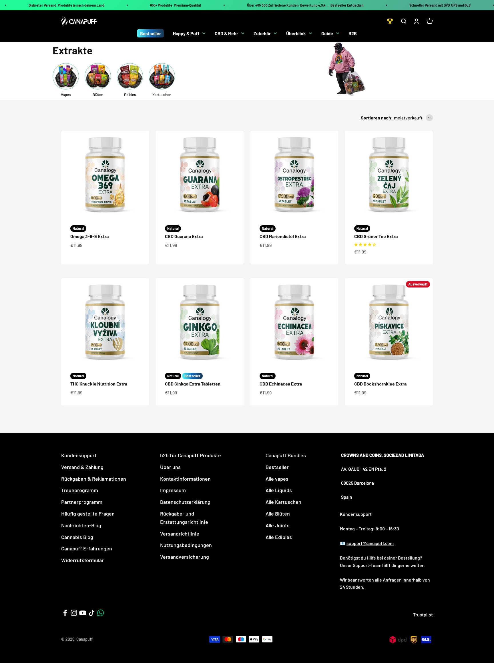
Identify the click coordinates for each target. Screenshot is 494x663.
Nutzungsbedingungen (186, 545)
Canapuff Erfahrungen (86, 548)
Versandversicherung (184, 557)
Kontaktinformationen (185, 479)
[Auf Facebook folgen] (65, 613)
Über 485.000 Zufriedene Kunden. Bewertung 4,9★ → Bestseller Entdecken (305, 5)
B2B (352, 33)
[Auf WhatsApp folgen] (100, 613)
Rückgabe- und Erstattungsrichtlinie (184, 517)
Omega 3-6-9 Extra (89, 236)
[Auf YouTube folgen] (83, 613)
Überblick (296, 33)
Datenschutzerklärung (185, 502)
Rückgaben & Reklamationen (93, 479)
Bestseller (150, 33)
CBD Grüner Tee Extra (376, 236)
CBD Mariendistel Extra (283, 236)
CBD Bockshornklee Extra (380, 383)
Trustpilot (423, 614)
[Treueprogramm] (390, 21)
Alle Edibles (279, 537)
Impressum (173, 490)
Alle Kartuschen (283, 502)
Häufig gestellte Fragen (88, 513)
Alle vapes (277, 479)
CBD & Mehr (226, 33)
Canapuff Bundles (286, 455)
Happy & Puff (186, 33)
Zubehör (262, 33)
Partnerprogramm (81, 502)
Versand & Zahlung (82, 467)
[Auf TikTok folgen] (91, 613)
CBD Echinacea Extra (281, 383)
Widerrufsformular (82, 560)
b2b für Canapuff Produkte (190, 455)
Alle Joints (278, 525)
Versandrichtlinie (179, 533)
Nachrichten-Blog (81, 525)
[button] (365, 244)
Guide (327, 33)
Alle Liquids (279, 490)
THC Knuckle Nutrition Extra (98, 383)
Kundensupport (79, 455)
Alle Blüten (278, 513)
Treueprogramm (79, 490)
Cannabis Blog (77, 537)
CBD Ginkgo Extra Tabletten (192, 383)
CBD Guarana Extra (184, 236)
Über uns (170, 467)
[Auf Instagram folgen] (74, 613)
